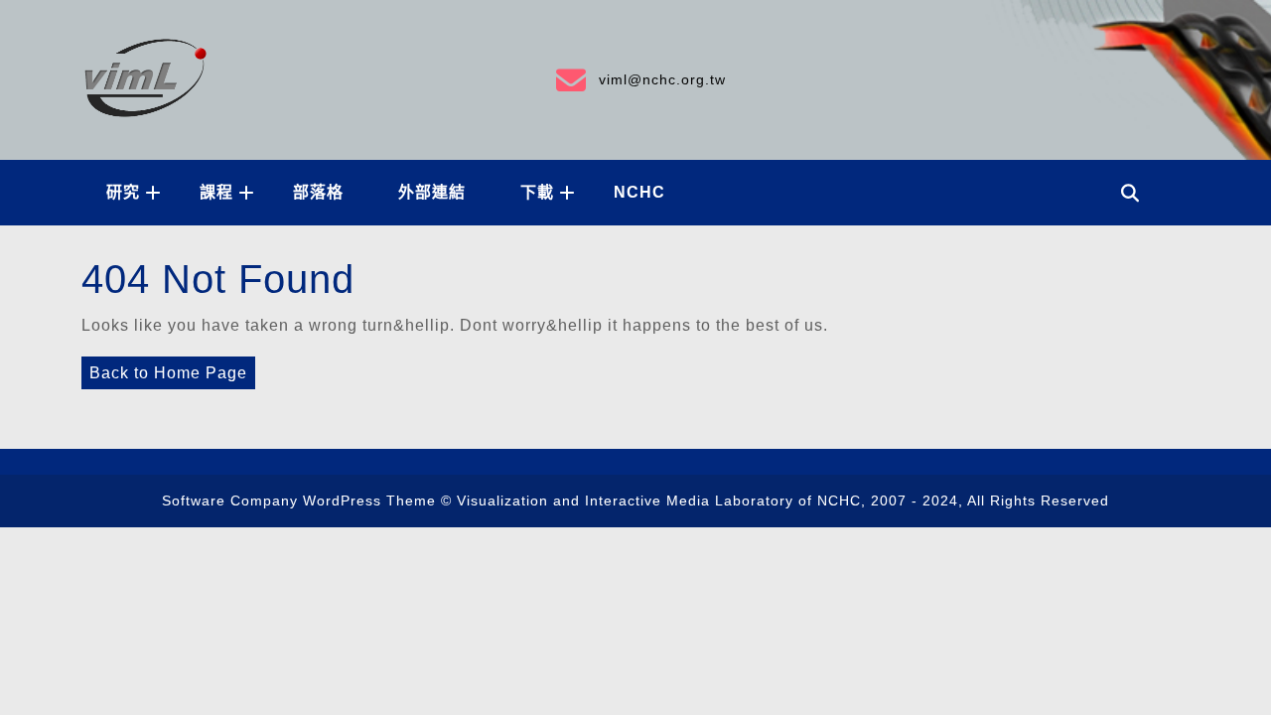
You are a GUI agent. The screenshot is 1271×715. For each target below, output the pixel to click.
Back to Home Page (164, 369)
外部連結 (432, 192)
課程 (216, 192)
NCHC (639, 192)
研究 (123, 192)
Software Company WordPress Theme (299, 500)
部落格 (318, 192)
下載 (537, 192)
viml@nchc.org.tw (639, 77)
